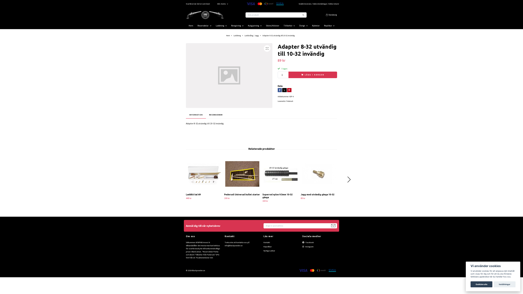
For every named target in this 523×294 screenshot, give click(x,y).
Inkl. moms (221, 4)
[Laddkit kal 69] (204, 174)
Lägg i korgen (314, 75)
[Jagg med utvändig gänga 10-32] (319, 174)
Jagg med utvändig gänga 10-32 (317, 194)
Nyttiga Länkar (269, 250)
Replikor (328, 25)
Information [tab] (196, 115)
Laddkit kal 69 (193, 194)
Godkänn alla (481, 284)
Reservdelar (203, 25)
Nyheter (316, 25)
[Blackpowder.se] (224, 15)
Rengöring (236, 25)
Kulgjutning (253, 25)
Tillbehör (288, 25)
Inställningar (504, 284)
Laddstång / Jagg (252, 35)
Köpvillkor (268, 246)
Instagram (309, 246)
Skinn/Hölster (272, 25)
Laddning (220, 25)
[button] (349, 180)
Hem (191, 25)
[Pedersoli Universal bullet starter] (242, 174)
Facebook (309, 242)
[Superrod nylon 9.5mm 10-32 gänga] (280, 174)
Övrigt (302, 25)
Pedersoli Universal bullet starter (242, 194)
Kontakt (267, 242)
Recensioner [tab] (216, 115)
